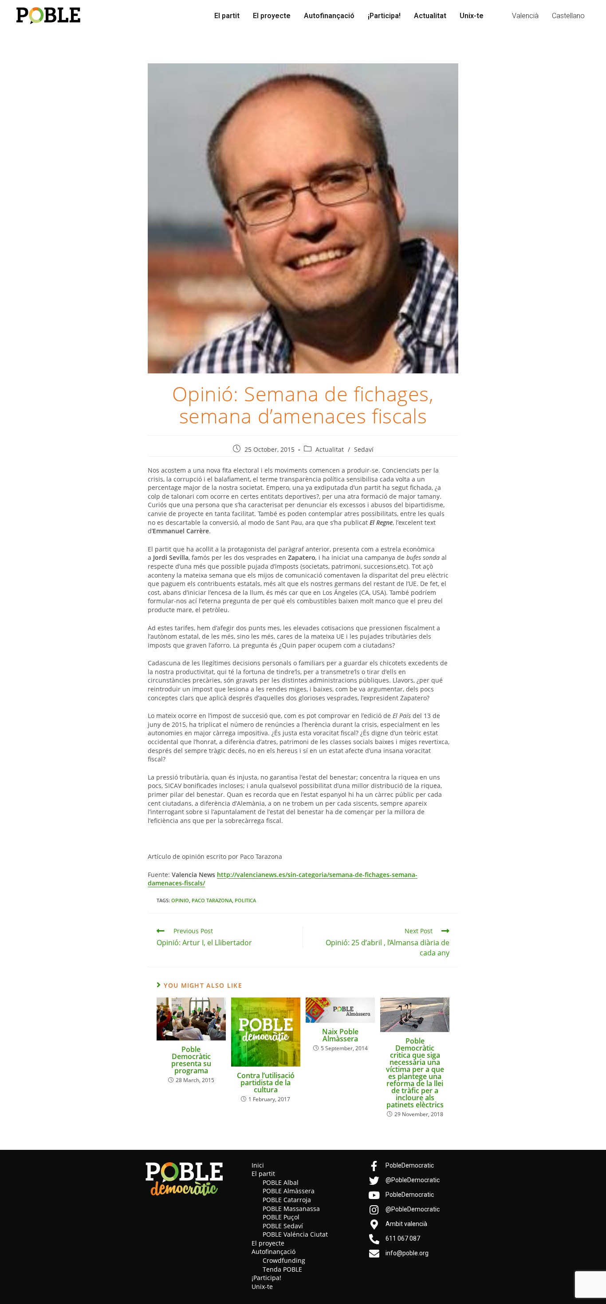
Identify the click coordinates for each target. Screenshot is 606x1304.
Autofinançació (329, 16)
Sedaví (364, 449)
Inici (258, 1165)
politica (245, 900)
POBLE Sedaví (283, 1226)
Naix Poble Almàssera (340, 1035)
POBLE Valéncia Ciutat (295, 1234)
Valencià (525, 16)
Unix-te (472, 16)
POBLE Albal (281, 1182)
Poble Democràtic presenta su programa (191, 1060)
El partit (227, 16)
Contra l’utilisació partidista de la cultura (266, 1082)
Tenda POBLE (282, 1269)
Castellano (568, 16)
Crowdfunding (284, 1260)
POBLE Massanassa (291, 1208)
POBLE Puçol (281, 1217)
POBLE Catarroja (287, 1199)
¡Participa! (384, 16)
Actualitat (430, 16)
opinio (180, 900)
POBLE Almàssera (289, 1191)
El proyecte (272, 16)
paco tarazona (212, 900)
